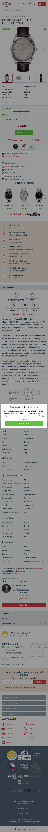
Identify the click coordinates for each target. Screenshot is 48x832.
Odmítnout (24, 419)
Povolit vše (24, 423)
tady (43, 416)
